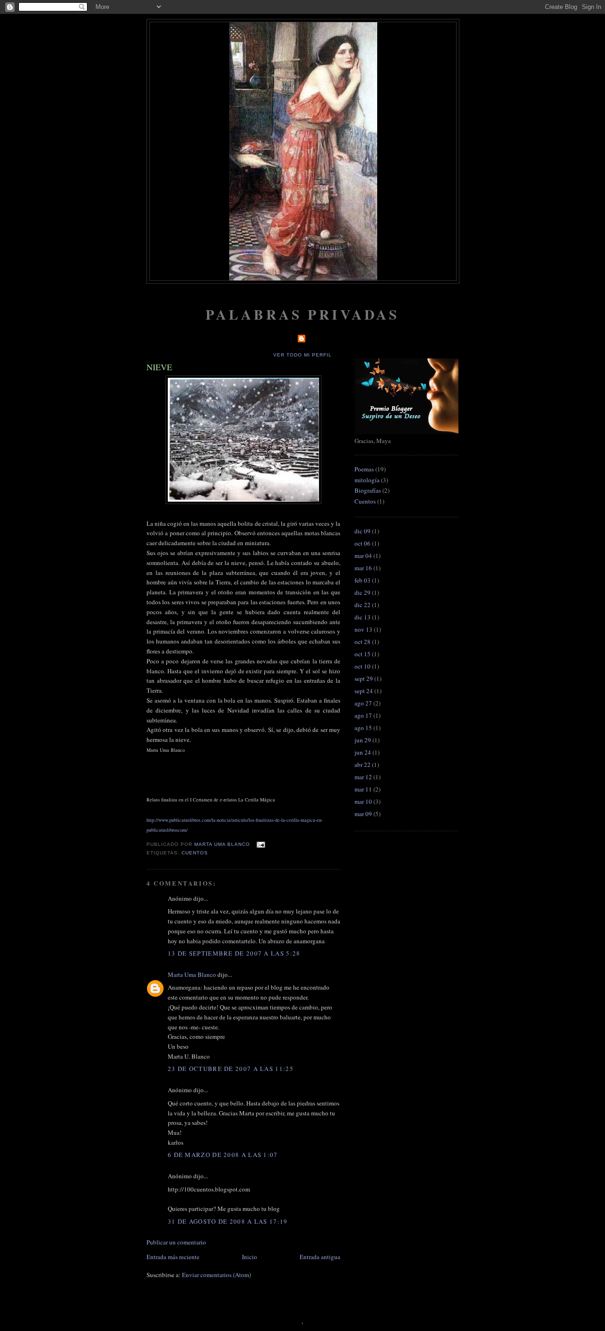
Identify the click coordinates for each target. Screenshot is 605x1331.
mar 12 (363, 777)
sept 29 (363, 678)
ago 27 (363, 703)
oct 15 (362, 654)
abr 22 (362, 764)
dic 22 (362, 604)
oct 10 (362, 666)
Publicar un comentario (176, 1242)
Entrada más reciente (173, 1257)
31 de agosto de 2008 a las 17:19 (228, 1221)
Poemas (364, 469)
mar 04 (363, 555)
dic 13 (362, 617)
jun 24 (362, 752)
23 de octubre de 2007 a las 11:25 (231, 1068)
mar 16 (363, 568)
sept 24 (363, 691)
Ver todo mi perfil (302, 354)
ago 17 (363, 715)
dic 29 (362, 592)
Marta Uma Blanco (192, 974)
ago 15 (363, 727)
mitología (367, 480)
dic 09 (362, 531)
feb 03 (362, 580)
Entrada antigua (320, 1257)
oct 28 (362, 641)
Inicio (249, 1257)
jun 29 (362, 740)
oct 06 (362, 543)
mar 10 (363, 801)
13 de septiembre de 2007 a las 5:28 (234, 953)
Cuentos (195, 852)
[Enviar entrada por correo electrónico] (260, 844)
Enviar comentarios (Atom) (216, 1274)
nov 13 (363, 629)
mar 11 (363, 789)
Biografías (367, 490)
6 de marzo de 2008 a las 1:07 (223, 1154)
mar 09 (363, 813)
